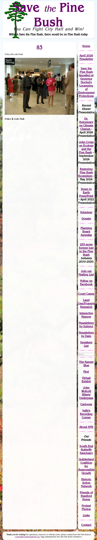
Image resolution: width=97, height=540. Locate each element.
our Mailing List (86, 272)
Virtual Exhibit (86, 379)
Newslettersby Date (86, 334)
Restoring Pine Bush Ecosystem (85, 172)
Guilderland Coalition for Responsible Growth (86, 466)
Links (86, 515)
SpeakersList (86, 344)
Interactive (86, 313)
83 (40, 47)
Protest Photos (86, 507)
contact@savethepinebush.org (27, 537)
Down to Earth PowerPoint (86, 192)
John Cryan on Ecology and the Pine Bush (86, 147)
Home (86, 46)
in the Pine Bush (86, 251)
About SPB (86, 427)
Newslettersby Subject (86, 324)
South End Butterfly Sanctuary (86, 449)
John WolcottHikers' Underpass (86, 393)
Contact (86, 524)
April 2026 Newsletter (86, 57)
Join (83, 271)
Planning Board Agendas (86, 231)
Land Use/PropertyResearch (86, 303)
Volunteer (86, 212)
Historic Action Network (86, 483)
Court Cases (86, 293)
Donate (86, 218)
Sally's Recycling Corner (86, 414)
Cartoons (86, 404)
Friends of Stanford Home (86, 496)
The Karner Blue (86, 363)
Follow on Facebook (86, 282)
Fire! (86, 371)
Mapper (86, 316)
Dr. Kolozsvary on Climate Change (86, 124)
